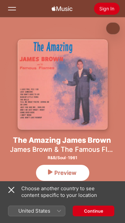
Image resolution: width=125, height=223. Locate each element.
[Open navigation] (12, 8)
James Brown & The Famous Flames (67, 149)
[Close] (11, 190)
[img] (62, 9)
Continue (93, 211)
